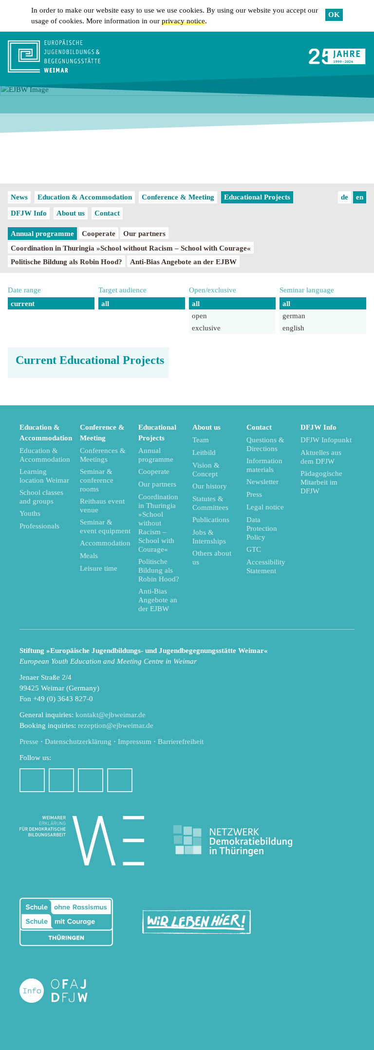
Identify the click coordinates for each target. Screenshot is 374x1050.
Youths (29, 513)
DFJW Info (29, 213)
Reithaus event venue (102, 505)
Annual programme (42, 233)
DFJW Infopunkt (326, 440)
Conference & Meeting (178, 197)
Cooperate (98, 233)
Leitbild (204, 452)
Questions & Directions (265, 444)
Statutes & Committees (210, 503)
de (344, 197)
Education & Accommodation (84, 197)
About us (70, 213)
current (23, 304)
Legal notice (265, 507)
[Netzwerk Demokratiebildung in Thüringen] (232, 841)
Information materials (264, 465)
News (19, 197)
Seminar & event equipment (105, 526)
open (199, 316)
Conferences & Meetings (103, 455)
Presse (28, 741)
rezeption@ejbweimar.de (115, 725)
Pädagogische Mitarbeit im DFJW (321, 482)
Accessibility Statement (265, 566)
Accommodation (105, 543)
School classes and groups (41, 497)
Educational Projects (257, 197)
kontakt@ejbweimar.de (110, 715)
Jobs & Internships (209, 536)
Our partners (144, 233)
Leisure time (98, 568)
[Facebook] (32, 780)
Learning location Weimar (44, 476)
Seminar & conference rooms (96, 480)
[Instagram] (61, 780)
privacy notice (183, 21)
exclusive (206, 328)
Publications (210, 520)
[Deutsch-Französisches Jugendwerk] (63, 991)
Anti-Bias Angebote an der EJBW (183, 262)
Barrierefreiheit (181, 741)
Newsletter (262, 482)
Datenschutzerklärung (78, 741)
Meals (89, 556)
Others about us (211, 557)
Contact (107, 213)
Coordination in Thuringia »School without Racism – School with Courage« (131, 248)
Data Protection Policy (261, 528)
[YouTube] (90, 780)
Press (254, 494)
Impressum (134, 741)
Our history (209, 486)
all (105, 304)
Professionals (39, 526)
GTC (253, 549)
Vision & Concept (206, 469)
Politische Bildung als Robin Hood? (66, 262)
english (293, 328)
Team (200, 440)
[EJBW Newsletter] (119, 780)
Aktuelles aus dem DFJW (320, 457)
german (293, 316)
